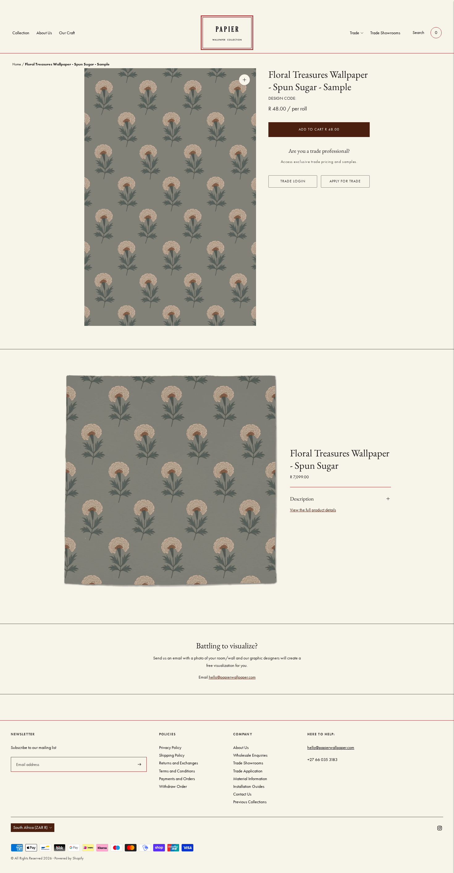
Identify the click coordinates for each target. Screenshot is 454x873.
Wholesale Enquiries (250, 755)
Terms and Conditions (177, 771)
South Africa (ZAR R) (30, 827)
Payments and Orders (177, 778)
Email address (27, 757)
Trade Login (292, 181)
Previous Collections (250, 801)
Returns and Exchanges (178, 763)
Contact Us (242, 794)
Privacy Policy (170, 747)
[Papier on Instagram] (439, 829)
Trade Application (248, 771)
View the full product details (313, 510)
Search (418, 32)
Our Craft (67, 32)
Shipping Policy (171, 755)
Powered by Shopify (69, 858)
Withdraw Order (173, 786)
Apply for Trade (345, 181)
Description (302, 498)
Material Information (250, 778)
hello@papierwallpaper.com (232, 677)
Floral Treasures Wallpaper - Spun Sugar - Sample (318, 80)
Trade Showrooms (385, 32)
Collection (20, 32)
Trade (354, 32)
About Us (44, 32)
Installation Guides (248, 786)
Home (16, 64)
